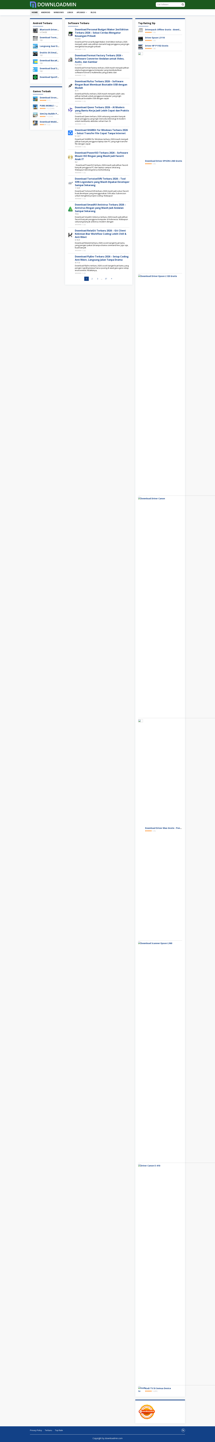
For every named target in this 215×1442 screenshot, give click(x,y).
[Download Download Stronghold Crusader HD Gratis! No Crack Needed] (35, 98)
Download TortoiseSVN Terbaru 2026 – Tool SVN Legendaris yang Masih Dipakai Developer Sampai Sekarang (102, 182)
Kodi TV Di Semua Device (158, 1388)
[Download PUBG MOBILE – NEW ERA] (35, 106)
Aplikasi (81, 12)
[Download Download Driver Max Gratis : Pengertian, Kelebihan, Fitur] (140, 828)
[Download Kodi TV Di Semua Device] (141, 1389)
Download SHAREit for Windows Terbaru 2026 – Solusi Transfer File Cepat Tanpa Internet (101, 131)
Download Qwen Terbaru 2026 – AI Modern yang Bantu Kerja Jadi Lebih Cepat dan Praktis (102, 109)
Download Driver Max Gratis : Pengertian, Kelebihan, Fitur (175, 828)
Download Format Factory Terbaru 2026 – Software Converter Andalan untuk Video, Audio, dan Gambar (99, 58)
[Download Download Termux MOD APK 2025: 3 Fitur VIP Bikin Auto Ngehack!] (35, 38)
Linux (70, 12)
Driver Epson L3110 (155, 37)
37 (106, 278)
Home (35, 12)
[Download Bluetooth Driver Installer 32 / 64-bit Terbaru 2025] (35, 30)
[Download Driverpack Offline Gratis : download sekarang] (140, 30)
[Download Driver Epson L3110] (140, 38)
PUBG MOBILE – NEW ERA (52, 105)
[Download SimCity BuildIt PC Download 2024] (35, 114)
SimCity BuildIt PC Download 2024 (57, 113)
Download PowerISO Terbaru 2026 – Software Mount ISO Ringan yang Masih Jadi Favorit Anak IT (101, 156)
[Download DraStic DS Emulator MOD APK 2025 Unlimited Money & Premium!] (35, 53)
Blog (93, 12)
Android (45, 12)
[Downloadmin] (53, 4)
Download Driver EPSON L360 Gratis (163, 160)
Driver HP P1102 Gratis (156, 45)
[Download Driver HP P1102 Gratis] (140, 46)
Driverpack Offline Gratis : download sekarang (169, 29)
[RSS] (183, 1430)
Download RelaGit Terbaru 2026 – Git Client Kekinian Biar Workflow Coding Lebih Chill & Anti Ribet (100, 234)
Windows (59, 12)
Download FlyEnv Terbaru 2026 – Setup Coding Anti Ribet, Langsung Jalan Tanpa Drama (102, 258)
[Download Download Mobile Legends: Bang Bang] (35, 122)
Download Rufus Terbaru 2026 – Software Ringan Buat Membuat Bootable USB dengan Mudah (101, 84)
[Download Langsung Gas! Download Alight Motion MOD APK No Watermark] (35, 45)
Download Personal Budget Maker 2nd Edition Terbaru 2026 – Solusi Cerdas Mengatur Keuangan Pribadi (101, 33)
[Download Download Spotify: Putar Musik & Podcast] (35, 76)
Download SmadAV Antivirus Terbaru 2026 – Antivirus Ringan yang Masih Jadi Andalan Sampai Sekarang (100, 208)
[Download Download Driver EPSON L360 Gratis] (140, 161)
